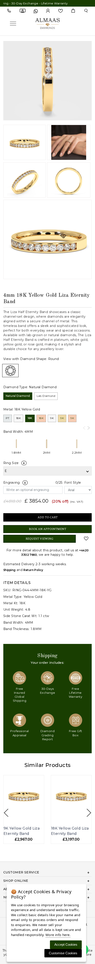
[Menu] (13, 23)
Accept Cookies (65, 944)
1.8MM (16, 452)
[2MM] (46, 444)
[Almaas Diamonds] (47, 23)
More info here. (58, 934)
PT (8, 418)
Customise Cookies (63, 953)
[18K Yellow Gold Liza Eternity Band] (71, 795)
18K (18, 418)
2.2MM (77, 452)
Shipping (9, 570)
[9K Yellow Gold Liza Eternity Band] (24, 795)
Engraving (11, 483)
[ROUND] (10, 370)
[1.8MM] (16, 444)
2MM (46, 452)
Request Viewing (39, 539)
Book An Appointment (47, 529)
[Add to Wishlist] (86, 538)
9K (52, 418)
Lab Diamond (46, 395)
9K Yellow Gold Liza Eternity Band (22, 831)
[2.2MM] (76, 444)
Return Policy (33, 570)
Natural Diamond (18, 395)
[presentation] (84, 428)
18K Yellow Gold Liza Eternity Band (70, 831)
